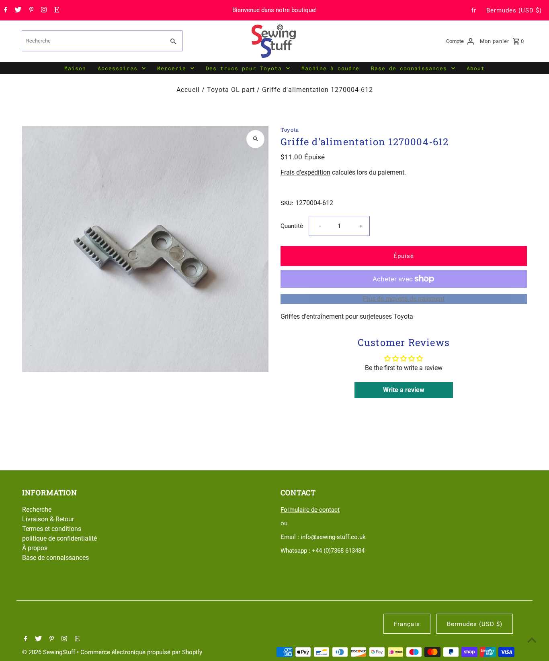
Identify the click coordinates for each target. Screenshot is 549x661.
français (407, 624)
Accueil (188, 90)
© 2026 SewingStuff (49, 652)
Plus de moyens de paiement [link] (404, 299)
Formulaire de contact (310, 509)
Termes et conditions (51, 529)
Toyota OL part (231, 90)
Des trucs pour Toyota (244, 68)
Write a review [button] (403, 390)
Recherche (36, 509)
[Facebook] (4, 10)
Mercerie (171, 68)
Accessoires (117, 68)
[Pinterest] (30, 10)
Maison (75, 68)
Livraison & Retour (48, 519)
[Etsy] (55, 10)
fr (473, 10)
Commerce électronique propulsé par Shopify (141, 652)
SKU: (287, 203)
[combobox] (92, 41)
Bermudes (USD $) (514, 10)
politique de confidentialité (59, 538)
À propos (34, 548)
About (476, 68)
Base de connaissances (409, 68)
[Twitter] (16, 10)
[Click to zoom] (255, 139)
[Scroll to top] (532, 640)
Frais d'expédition (305, 172)
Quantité (292, 226)
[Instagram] (43, 10)
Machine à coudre (330, 68)
